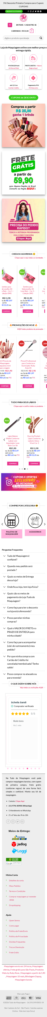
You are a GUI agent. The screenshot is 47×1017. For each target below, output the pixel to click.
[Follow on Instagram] (30, 11)
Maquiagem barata (23, 979)
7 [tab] (31, 768)
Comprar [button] (15, 311)
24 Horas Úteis (14, 68)
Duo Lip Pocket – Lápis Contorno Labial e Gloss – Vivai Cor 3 (26, 439)
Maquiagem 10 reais (15, 976)
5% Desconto (33, 88)
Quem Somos (14, 920)
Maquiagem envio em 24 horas (17, 966)
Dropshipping (14, 905)
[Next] (42, 289)
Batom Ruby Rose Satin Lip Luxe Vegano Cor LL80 (38, 363)
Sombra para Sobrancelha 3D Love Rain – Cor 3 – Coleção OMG (15, 290)
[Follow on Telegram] (40, 11)
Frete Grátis (14, 952)
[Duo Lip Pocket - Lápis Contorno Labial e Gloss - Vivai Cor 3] (26, 424)
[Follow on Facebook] (28, 11)
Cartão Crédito (13, 88)
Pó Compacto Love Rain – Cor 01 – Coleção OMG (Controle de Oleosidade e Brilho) (37, 291)
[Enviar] (41, 37)
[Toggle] (4, 556)
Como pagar (14, 926)
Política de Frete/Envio (18, 931)
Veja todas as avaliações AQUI (31, 687)
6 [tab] (27, 768)
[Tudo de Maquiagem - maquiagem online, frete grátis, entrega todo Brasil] (23, 18)
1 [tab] (8, 768)
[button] (10, 25)
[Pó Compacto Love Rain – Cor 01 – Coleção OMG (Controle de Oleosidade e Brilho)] (37, 275)
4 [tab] (19, 768)
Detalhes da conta (16, 880)
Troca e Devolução (16, 947)
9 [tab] (39, 768)
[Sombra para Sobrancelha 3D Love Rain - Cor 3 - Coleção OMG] (15, 275)
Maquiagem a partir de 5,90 (32, 973)
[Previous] (4, 289)
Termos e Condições (17, 891)
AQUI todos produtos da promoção (30, 329)
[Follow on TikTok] (33, 11)
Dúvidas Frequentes (17, 942)
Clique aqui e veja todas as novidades (29, 258)
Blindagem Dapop (33, 976)
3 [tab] (15, 768)
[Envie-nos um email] (22, 821)
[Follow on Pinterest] (38, 11)
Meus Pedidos (14, 886)
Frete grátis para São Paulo (22, 969)
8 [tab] (35, 768)
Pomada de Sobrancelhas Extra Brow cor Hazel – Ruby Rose (14, 364)
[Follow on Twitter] (35, 11)
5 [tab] (23, 768)
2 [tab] (12, 768)
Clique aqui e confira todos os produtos (28, 406)
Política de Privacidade (18, 936)
